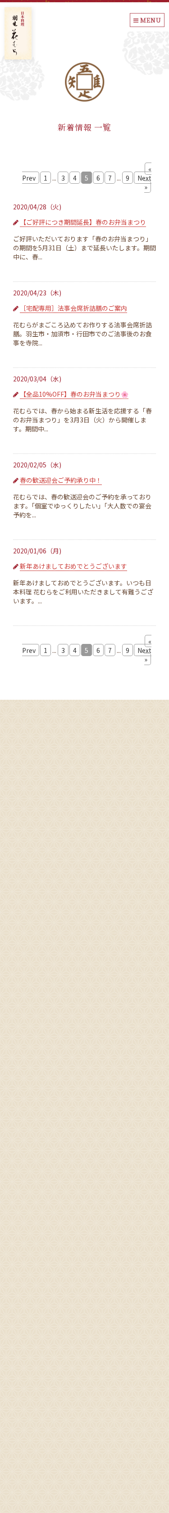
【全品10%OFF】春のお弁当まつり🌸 (74, 394)
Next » (144, 182)
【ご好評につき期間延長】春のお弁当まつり (83, 221)
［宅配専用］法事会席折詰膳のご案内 (73, 308)
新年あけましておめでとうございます (73, 566)
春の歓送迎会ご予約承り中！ (61, 480)
